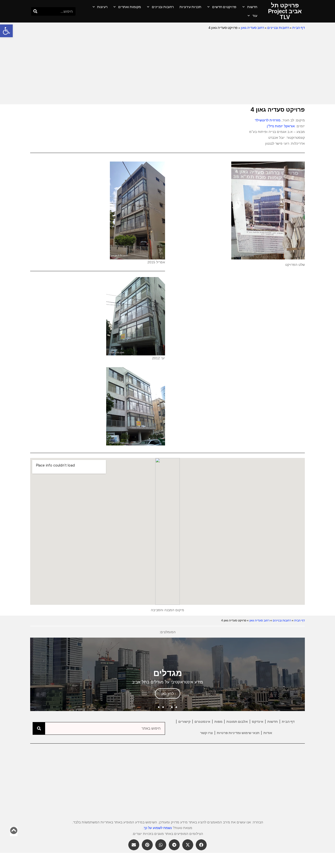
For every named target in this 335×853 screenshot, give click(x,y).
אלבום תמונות (237, 722)
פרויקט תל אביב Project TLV (285, 11)
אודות (267, 733)
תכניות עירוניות (190, 7)
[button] (6, 30)
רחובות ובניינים (163, 7)
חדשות (252, 7)
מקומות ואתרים (129, 7)
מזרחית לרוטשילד (268, 120)
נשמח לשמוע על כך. (157, 828)
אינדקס (257, 722)
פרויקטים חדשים (224, 7)
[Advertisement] (167, 67)
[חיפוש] (35, 11)
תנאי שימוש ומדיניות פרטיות (238, 733)
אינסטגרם (202, 722)
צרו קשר (206, 733)
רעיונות (102, 7)
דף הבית (298, 28)
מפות (218, 722)
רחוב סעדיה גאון (252, 28)
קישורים (184, 722)
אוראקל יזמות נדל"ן (281, 126)
